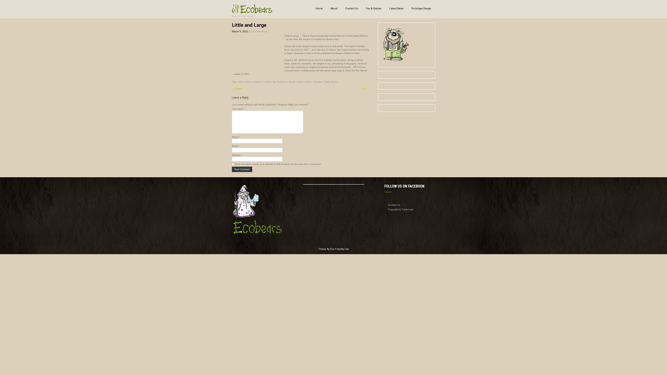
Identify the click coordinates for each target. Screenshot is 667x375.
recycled (317, 81)
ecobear (257, 81)
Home (319, 8)
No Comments (259, 31)
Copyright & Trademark (400, 209)
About (334, 8)
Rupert (237, 88)
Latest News (396, 8)
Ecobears (282, 81)
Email (236, 146)
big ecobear (244, 81)
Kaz (365, 88)
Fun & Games (373, 8)
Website (236, 155)
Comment (238, 108)
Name (236, 137)
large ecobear (304, 81)
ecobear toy (269, 81)
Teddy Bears (330, 81)
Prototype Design (421, 8)
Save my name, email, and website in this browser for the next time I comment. (278, 164)
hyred (292, 81)
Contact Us (351, 8)
